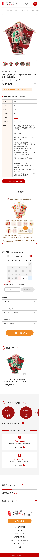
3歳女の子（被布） (25, 10)
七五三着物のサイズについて (13, 181)
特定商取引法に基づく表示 (19, 540)
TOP (3, 10)
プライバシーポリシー (19, 543)
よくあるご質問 (19, 527)
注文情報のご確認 (19, 537)
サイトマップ (19, 533)
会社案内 (19, 530)
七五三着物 (9, 10)
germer (16, 118)
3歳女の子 (16, 10)
